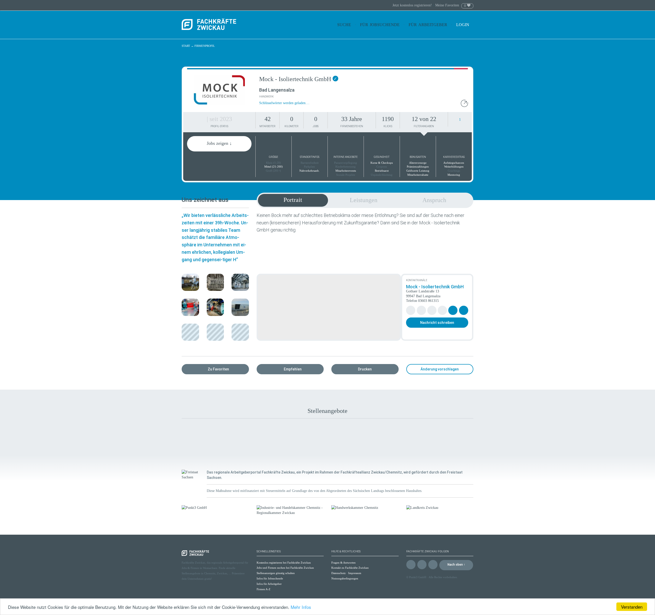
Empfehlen (293, 369)
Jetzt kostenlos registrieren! (412, 5)
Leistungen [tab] (363, 200)
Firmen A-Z (263, 589)
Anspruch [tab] (434, 200)
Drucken (365, 369)
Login (463, 25)
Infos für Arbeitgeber (269, 583)
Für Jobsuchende (380, 25)
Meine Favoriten (447, 5)
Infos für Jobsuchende (270, 578)
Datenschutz (338, 573)
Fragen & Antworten (343, 562)
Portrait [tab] (292, 199)
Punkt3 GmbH (417, 577)
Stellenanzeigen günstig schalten (276, 573)
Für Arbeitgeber (428, 25)
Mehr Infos (301, 607)
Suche (344, 25)
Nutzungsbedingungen (344, 578)
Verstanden (631, 606)
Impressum (354, 573)
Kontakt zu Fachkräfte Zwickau (350, 567)
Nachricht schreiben (437, 323)
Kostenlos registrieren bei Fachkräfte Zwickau (284, 562)
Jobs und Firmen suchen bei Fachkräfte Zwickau (285, 567)
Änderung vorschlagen (440, 369)
